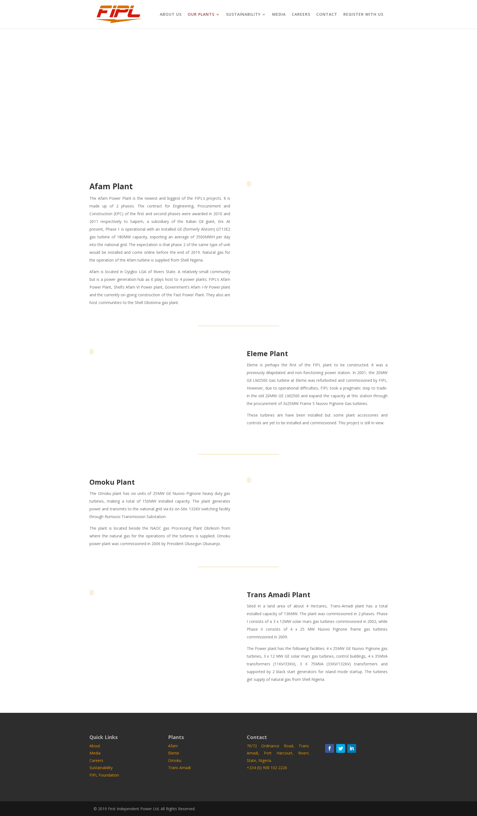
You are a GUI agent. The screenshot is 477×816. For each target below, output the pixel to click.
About (94, 745)
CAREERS (301, 14)
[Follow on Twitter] (340, 748)
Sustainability (101, 767)
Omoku (174, 760)
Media (94, 753)
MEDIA (279, 14)
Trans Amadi (179, 767)
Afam (173, 745)
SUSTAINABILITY (243, 14)
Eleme (173, 753)
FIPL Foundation (104, 775)
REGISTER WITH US (363, 14)
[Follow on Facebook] (329, 748)
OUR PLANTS (201, 14)
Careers (96, 760)
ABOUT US (171, 14)
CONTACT (326, 14)
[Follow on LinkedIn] (351, 748)
